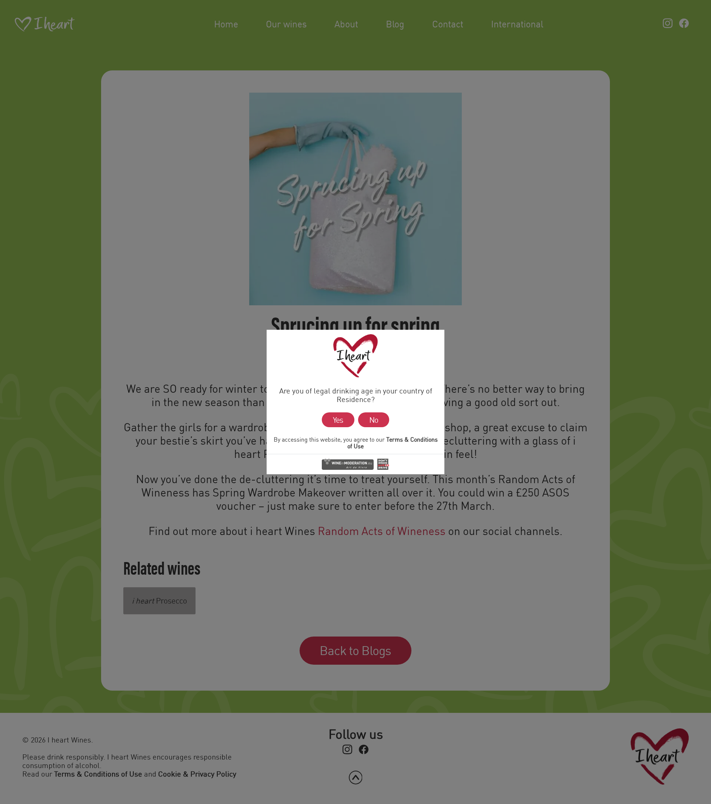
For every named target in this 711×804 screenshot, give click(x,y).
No (373, 420)
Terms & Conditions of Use (392, 443)
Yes (338, 420)
